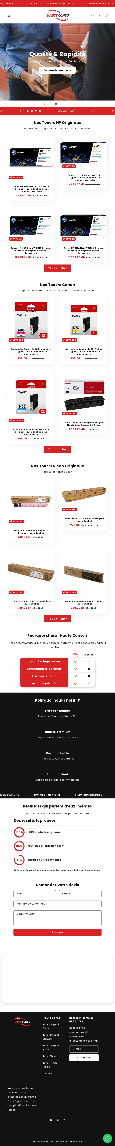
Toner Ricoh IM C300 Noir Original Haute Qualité (84, 602)
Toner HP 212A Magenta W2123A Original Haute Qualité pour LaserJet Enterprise (31, 189)
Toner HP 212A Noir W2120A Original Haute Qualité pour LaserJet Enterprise (84, 251)
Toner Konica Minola (50, 1064)
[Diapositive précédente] (44, 104)
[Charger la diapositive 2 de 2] (56, 104)
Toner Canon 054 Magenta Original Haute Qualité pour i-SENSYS (83, 424)
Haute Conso (47, 1141)
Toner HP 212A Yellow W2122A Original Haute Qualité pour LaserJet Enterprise (84, 178)
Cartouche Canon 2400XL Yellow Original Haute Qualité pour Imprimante (84, 352)
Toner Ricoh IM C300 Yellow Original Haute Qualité (84, 520)
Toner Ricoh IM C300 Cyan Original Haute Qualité (31, 602)
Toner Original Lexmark (51, 1036)
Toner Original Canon (51, 1026)
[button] (9, 15)
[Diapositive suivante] (63, 104)
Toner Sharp (50, 1056)
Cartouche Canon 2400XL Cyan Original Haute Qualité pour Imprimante (31, 432)
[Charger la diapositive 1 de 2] (51, 104)
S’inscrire (84, 1057)
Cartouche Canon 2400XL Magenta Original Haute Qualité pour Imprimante (31, 352)
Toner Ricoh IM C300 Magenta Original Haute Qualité (31, 531)
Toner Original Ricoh (51, 1047)
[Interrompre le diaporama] (71, 104)
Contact (47, 1073)
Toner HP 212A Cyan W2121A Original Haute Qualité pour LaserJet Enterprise (31, 251)
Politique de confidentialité (69, 1141)
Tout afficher (57, 268)
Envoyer (57, 932)
